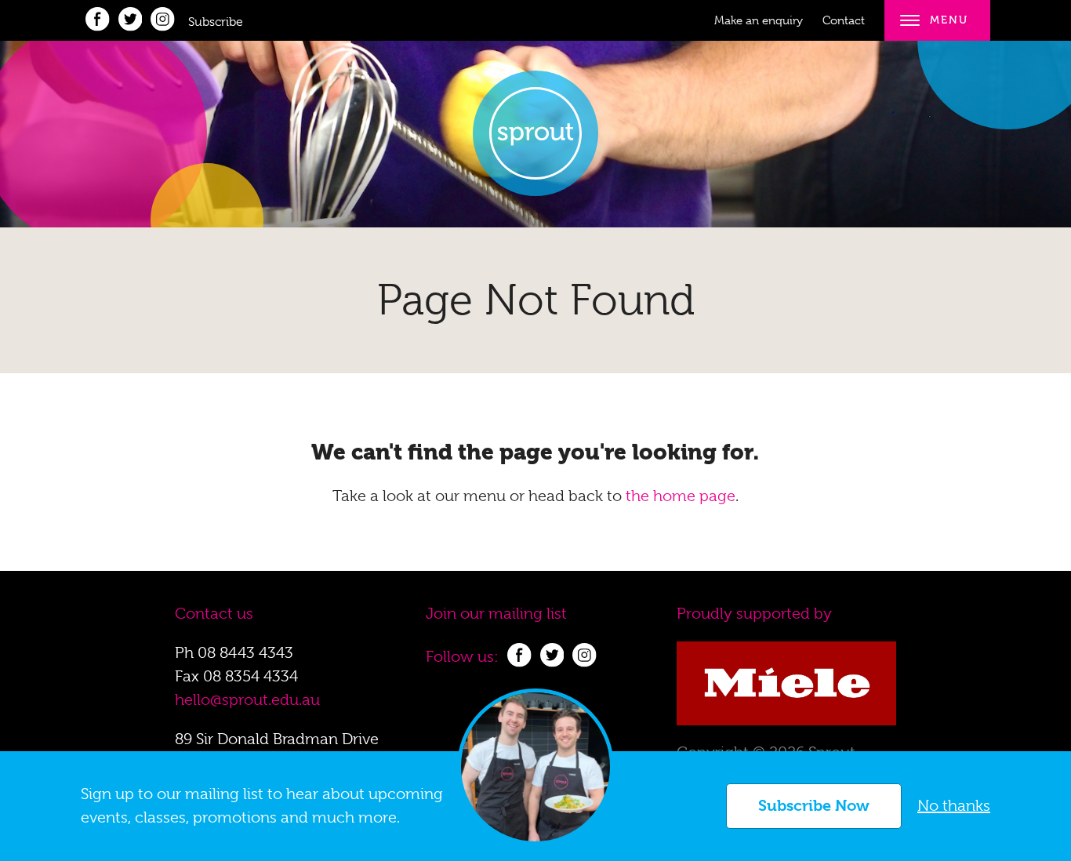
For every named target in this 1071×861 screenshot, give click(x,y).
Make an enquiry (758, 20)
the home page (680, 496)
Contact (843, 20)
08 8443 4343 (245, 653)
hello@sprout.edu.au (247, 700)
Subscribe (215, 22)
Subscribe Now (814, 806)
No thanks (953, 806)
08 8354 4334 (250, 676)
